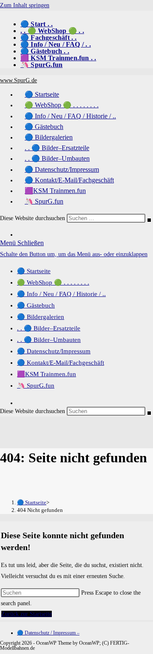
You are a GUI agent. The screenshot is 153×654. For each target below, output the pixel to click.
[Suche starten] (149, 220)
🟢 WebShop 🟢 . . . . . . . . (53, 282)
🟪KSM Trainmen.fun (46, 374)
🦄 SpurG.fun (41, 64)
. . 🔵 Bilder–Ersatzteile (48, 328)
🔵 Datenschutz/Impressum (54, 351)
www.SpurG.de (18, 80)
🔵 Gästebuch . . (44, 51)
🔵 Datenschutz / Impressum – (48, 633)
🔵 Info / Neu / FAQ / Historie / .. (61, 294)
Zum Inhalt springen (24, 5)
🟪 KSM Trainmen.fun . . (58, 57)
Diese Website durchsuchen (33, 218)
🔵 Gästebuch (36, 305)
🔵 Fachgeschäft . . (48, 37)
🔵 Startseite (34, 271)
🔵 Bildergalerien (40, 316)
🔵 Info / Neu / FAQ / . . (55, 44)
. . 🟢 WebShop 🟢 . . (52, 30)
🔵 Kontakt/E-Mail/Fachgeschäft (60, 362)
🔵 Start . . (36, 24)
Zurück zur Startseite (26, 614)
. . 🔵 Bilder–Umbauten (49, 339)
